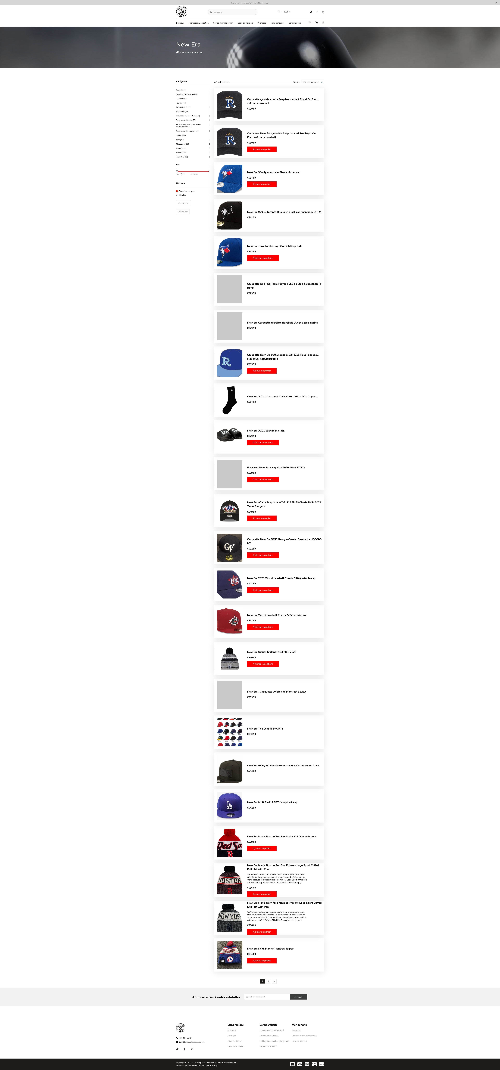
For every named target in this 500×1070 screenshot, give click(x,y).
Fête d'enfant (181, 103)
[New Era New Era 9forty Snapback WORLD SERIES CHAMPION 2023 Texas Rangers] (229, 511)
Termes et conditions (269, 1035)
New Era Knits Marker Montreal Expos (270, 948)
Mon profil (296, 1030)
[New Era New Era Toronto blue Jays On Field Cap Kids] (229, 252)
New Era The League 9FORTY (265, 728)
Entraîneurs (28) (182, 111)
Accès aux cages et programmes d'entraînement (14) (188, 125)
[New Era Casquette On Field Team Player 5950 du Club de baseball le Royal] (229, 289)
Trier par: (296, 82)
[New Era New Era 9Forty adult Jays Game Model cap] (229, 179)
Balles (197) (181, 135)
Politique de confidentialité (272, 1030)
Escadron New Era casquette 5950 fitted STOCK (276, 467)
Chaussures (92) (182, 144)
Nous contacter (277, 23)
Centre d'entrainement (223, 23)
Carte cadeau (295, 23)
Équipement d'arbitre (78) (186, 120)
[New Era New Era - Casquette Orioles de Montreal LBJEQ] (229, 695)
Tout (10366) (181, 90)
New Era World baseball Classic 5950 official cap (277, 615)
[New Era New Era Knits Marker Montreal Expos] (229, 955)
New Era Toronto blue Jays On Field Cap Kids (274, 246)
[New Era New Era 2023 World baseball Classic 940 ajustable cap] (229, 584)
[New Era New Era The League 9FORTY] (229, 732)
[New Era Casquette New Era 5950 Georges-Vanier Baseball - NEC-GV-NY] (229, 548)
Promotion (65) (182, 157)
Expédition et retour (269, 1046)
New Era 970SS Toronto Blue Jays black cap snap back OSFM (284, 212)
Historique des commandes (304, 1035)
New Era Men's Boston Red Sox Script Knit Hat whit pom (281, 836)
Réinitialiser (183, 211)
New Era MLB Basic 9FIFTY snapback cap (272, 802)
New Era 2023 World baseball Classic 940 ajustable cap (281, 578)
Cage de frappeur (245, 23)
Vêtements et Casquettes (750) (188, 116)
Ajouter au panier (262, 149)
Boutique (180, 23)
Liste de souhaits (299, 1041)
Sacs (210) (180, 140)
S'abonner (298, 997)
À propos (262, 23)
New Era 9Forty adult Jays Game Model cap (273, 172)
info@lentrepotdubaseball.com (192, 1042)
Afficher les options (263, 258)
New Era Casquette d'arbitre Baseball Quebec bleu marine (282, 322)
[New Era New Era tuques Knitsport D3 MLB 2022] (229, 658)
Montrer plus (183, 203)
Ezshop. (214, 1065)
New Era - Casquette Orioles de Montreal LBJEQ (276, 691)
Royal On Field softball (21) (186, 94)
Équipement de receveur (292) (187, 131)
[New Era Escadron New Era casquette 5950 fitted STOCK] (229, 474)
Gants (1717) (181, 148)
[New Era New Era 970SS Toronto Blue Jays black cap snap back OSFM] (229, 215)
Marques (186, 52)
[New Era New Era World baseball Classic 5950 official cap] (229, 621)
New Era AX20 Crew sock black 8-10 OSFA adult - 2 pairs (282, 396)
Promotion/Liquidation (199, 23)
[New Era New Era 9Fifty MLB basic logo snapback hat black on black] (229, 769)
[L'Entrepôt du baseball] (182, 16)
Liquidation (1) (181, 99)
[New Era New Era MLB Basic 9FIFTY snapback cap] (229, 806)
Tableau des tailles (236, 1046)
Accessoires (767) (183, 107)
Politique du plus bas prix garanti (274, 1041)
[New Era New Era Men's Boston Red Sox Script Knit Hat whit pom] (229, 843)
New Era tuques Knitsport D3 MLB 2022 (271, 652)
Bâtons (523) (181, 152)
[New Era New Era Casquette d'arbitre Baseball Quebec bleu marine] (229, 326)
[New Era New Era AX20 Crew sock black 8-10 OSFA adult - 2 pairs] (229, 400)
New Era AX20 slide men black (266, 430)
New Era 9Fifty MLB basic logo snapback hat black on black (283, 765)
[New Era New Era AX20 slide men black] (229, 437)
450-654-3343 (185, 1038)
